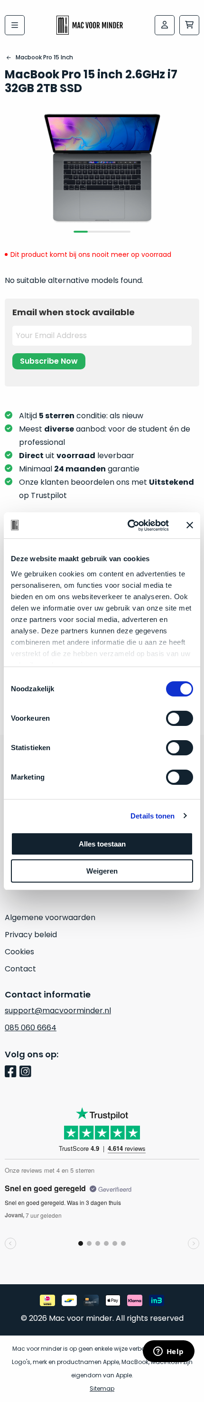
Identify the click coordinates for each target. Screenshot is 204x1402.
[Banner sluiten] (189, 525)
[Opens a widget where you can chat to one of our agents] (168, 1352)
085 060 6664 (30, 1027)
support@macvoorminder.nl (58, 1010)
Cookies (19, 951)
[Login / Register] (164, 25)
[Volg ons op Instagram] (26, 1072)
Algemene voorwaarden (50, 917)
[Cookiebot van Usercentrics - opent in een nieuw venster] (128, 525)
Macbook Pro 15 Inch (44, 57)
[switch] (179, 718)
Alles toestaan (102, 844)
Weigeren (102, 871)
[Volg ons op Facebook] (12, 1072)
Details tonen (152, 816)
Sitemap (102, 1388)
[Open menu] (14, 25)
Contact (20, 968)
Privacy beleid (31, 934)
